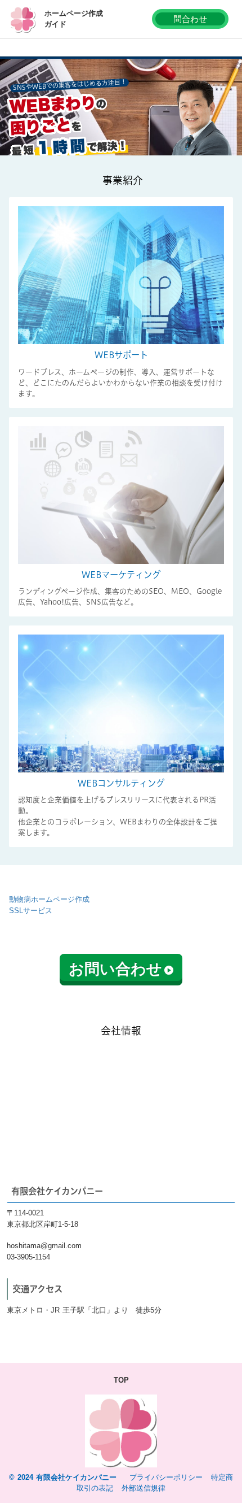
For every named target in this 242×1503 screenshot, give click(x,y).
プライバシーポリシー (166, 1477)
